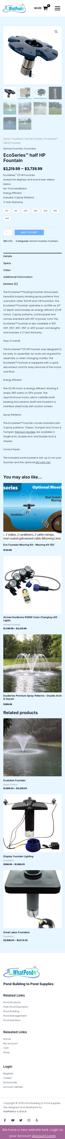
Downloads (10, 1082)
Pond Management (15, 1015)
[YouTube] (12, 1120)
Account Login (44, 1136)
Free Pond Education (15, 1006)
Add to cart (29, 232)
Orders (7, 1078)
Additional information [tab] (18, 277)
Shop (6, 1052)
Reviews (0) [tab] (10, 284)
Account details (13, 1087)
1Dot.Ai (22, 1111)
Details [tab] (7, 256)
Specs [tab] (7, 263)
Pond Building (11, 1011)
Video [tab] (6, 270)
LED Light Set (42, 462)
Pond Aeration (11, 1020)
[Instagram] (28, 1120)
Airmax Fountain (34, 138)
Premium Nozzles (25, 432)
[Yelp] (36, 1120)
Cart (6, 1048)
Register (8, 1073)
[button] (56, 32)
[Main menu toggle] (57, 8)
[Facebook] (4, 1120)
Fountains (17, 138)
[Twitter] (20, 1120)
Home (6, 138)
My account (10, 1043)
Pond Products (12, 1002)
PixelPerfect (9, 1111)
